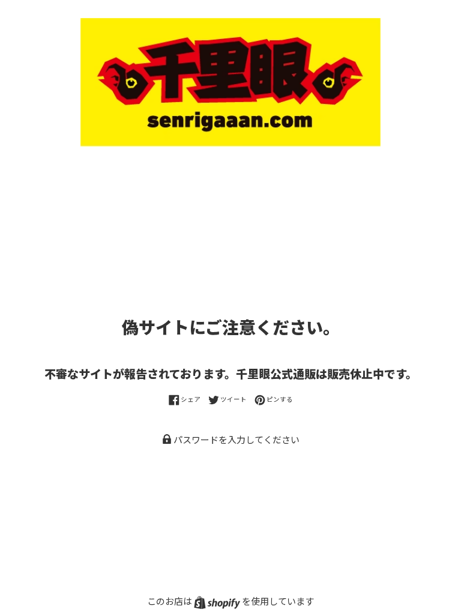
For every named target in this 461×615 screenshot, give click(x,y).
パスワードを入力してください (236, 439)
